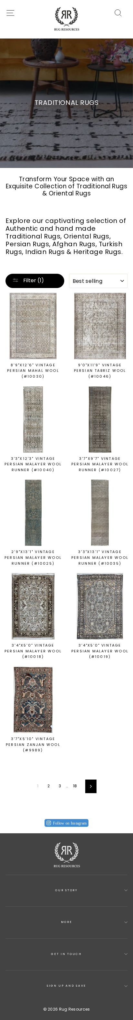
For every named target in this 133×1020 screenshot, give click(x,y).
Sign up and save (66, 986)
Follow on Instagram (70, 823)
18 (75, 786)
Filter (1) (33, 280)
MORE (66, 922)
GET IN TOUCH (66, 954)
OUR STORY (66, 890)
